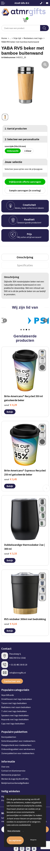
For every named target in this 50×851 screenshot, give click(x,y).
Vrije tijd (17, 38)
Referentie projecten (11, 774)
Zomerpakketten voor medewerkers (17, 753)
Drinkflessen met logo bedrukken (16, 699)
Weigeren (33, 840)
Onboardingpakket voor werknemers (18, 749)
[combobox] (20, 28)
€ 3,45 (10, 479)
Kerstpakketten (8, 737)
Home (4, 38)
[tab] (25, 257)
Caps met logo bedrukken (13, 723)
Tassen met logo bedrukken (14, 703)
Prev (5, 320)
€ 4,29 (10, 404)
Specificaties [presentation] (25, 265)
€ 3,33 (10, 553)
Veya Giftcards (7, 695)
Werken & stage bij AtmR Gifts (15, 778)
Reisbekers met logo (33, 38)
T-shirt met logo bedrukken (14, 711)
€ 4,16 (10, 623)
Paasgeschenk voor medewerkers (16, 745)
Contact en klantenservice (13, 770)
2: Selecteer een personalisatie (22, 139)
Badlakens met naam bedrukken (16, 707)
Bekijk (10, 411)
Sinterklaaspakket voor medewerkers (18, 741)
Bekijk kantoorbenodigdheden (15, 783)
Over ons (5, 766)
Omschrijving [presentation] (25, 257)
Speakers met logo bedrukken (15, 715)
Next (45, 320)
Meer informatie (13, 831)
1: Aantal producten (16, 128)
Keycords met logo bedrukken (15, 719)
